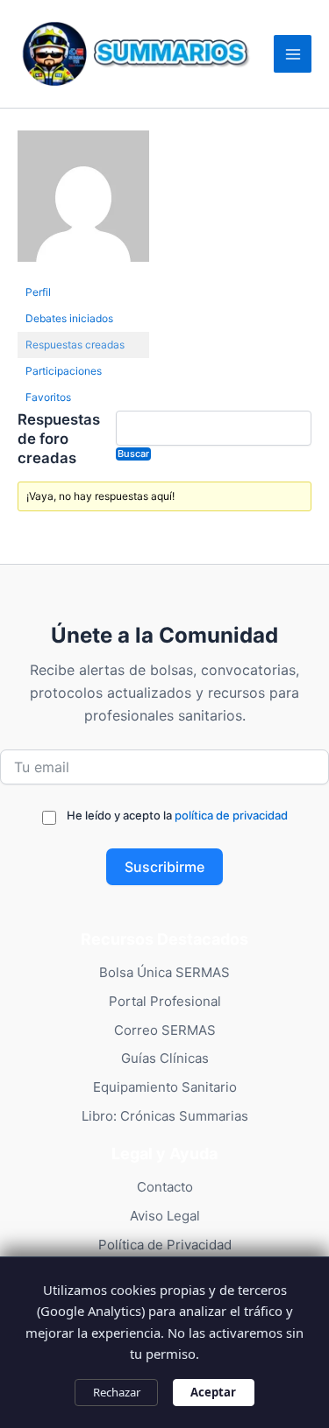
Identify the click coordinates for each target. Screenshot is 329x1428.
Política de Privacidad (165, 1244)
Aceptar (213, 1392)
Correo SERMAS (165, 1030)
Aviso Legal (165, 1215)
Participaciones (63, 370)
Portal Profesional (165, 1001)
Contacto (165, 1186)
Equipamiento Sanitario (165, 1087)
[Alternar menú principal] (292, 54)
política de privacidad (231, 815)
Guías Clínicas (165, 1058)
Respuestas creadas (75, 344)
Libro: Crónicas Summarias (165, 1116)
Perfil (38, 292)
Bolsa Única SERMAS (164, 972)
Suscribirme (164, 867)
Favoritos (48, 397)
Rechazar (116, 1392)
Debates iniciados (69, 318)
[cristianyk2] (83, 203)
